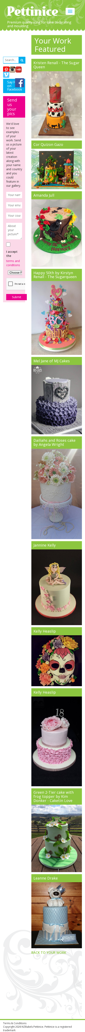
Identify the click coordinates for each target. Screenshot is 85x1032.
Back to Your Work (48, 952)
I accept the (12, 254)
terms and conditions (13, 263)
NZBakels (27, 1026)
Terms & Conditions (14, 1023)
